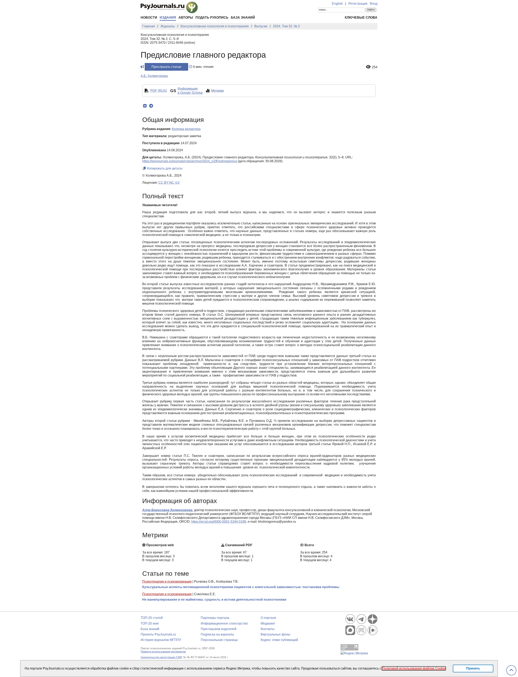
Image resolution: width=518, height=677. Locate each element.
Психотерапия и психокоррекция (167, 581)
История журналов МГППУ (161, 640)
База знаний (243, 17)
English (337, 3)
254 (374, 67)
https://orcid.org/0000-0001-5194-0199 (218, 521)
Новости (149, 17)
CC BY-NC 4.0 (168, 182)
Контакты (268, 629)
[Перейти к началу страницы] (511, 670)
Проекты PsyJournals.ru (158, 634)
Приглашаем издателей (218, 629)
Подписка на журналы (217, 634)
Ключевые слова (361, 17)
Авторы (185, 17)
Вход (373, 3)
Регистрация (357, 3)
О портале (268, 617)
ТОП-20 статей (152, 617)
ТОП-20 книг (150, 623)
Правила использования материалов (163, 651)
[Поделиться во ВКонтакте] (144, 106)
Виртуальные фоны (275, 634)
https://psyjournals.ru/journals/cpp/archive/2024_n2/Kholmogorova (189, 161)
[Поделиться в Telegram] (151, 106)
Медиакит (268, 623)
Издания (168, 17)
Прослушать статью (166, 66)
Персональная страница (219, 640)
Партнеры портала (215, 617)
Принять (473, 668)
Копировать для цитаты (164, 168)
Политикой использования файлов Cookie (414, 668)
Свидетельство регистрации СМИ (161, 657)
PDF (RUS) (158, 90)
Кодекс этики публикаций (279, 640)
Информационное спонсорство (224, 623)
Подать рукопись (211, 17)
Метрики (217, 90)
